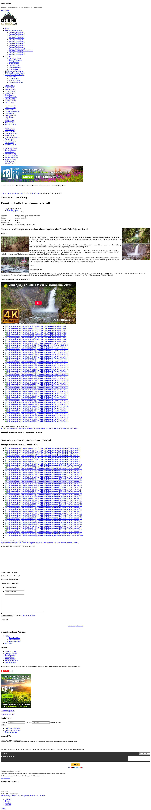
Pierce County (9, 139)
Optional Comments (7, 757)
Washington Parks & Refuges (14, 75)
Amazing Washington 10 (17, 49)
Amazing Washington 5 (16, 39)
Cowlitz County (10, 99)
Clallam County (10, 93)
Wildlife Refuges (14, 80)
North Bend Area (12, 210)
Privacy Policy (5, 796)
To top (3, 808)
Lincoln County (10, 130)
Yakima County (10, 163)
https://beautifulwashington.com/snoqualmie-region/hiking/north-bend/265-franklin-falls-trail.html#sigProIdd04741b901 (39, 543)
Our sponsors (25, 796)
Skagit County (9, 143)
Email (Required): (11, 591)
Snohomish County (11, 148)
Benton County (10, 89)
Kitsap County (9, 121)
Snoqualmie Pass (14, 640)
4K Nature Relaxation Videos (14, 73)
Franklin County (10, 106)
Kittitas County (10, 122)
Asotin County (9, 87)
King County (9, 117)
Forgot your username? (12, 728)
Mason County (10, 132)
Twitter (7, 801)
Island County (9, 113)
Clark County (9, 95)
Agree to (18, 615)
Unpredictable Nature (8, 714)
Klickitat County (10, 124)
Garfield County (10, 108)
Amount (4, 753)
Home (7, 28)
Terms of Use (15, 796)
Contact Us (34, 796)
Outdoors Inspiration (7, 711)
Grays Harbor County (12, 111)
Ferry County (9, 102)
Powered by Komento (75, 626)
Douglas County (10, 100)
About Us (42, 796)
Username (4, 722)
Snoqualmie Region (15, 67)
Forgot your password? (12, 730)
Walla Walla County (11, 157)
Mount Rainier (13, 64)
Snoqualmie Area (14, 641)
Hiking (7, 636)
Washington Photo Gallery (13, 30)
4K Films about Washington (14, 71)
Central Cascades (14, 69)
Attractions (8, 643)
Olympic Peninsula (15, 58)
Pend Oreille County (11, 137)
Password (29, 722)
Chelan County (10, 91)
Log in (3, 724)
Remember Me (55, 722)
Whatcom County (10, 159)
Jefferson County (10, 115)
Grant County (9, 109)
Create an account (11, 732)
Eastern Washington (15, 60)
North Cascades (14, 65)
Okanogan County (11, 133)
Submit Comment (7, 615)
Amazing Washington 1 (16, 32)
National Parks (14, 78)
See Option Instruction (5, 777)
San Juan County (10, 141)
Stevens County (10, 152)
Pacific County (10, 135)
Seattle (7, 119)
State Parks (12, 77)
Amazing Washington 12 (17, 52)
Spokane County (10, 150)
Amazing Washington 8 (16, 45)
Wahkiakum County (11, 155)
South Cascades (14, 62)
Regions (7, 56)
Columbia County (11, 97)
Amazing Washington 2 (16, 34)
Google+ (8, 803)
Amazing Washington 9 (16, 47)
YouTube (8, 805)
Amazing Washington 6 (16, 41)
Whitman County (10, 161)
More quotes (5, 10)
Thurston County (10, 154)
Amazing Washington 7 (16, 43)
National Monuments (16, 82)
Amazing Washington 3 (16, 36)
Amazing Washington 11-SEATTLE (21, 51)
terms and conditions (28, 615)
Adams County (10, 86)
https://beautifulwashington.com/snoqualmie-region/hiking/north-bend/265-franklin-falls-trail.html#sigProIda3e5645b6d (39, 428)
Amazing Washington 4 (16, 38)
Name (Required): (11, 587)
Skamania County (11, 144)
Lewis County (9, 128)
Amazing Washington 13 (17, 54)
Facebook (8, 799)
